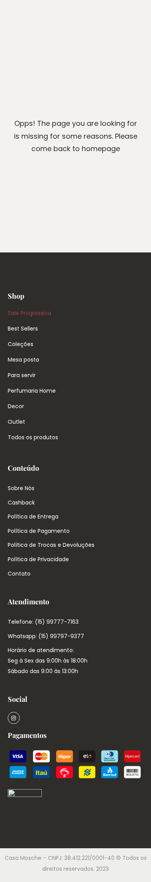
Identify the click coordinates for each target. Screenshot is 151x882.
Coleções (20, 344)
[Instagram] (14, 718)
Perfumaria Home (32, 391)
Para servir (22, 375)
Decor (16, 406)
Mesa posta (23, 360)
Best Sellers (23, 328)
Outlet (16, 422)
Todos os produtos (33, 437)
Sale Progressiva (29, 313)
